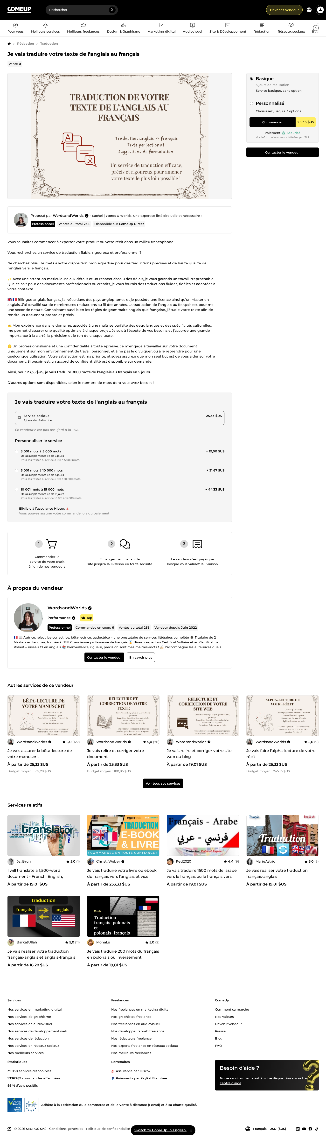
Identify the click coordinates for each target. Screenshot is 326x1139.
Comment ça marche (232, 1009)
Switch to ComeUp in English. (160, 1130)
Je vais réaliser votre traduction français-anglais (277, 873)
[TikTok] (317, 1128)
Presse (220, 1031)
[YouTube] (304, 1128)
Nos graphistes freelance (131, 1017)
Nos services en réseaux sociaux (33, 1046)
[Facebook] (310, 1128)
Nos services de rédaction (28, 1038)
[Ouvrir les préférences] (309, 10)
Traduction (49, 43)
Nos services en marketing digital (34, 1009)
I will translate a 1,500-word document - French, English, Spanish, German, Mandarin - (36, 876)
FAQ (218, 1046)
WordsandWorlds (68, 215)
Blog (218, 1038)
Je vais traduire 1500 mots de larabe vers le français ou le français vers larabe (202, 876)
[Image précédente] (92, 835)
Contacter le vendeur (282, 152)
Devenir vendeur (228, 1024)
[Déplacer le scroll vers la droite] (316, 28)
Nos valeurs (224, 1017)
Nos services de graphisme (29, 1017)
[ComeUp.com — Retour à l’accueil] (19, 10)
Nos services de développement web (37, 1031)
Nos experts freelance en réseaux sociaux (144, 1046)
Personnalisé (270, 103)
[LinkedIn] (298, 1128)
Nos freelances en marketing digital (140, 1009)
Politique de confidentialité (108, 1129)
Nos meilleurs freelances (131, 1053)
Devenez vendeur (284, 10)
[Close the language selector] (191, 1130)
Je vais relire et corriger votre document (115, 753)
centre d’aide (230, 1083)
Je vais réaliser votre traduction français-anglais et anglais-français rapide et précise (41, 957)
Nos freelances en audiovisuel (135, 1024)
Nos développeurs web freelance (137, 1031)
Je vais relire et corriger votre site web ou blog (199, 753)
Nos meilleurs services (25, 1053)
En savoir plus (140, 657)
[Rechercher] (112, 10)
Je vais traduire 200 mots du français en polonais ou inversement (123, 954)
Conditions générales (66, 1129)
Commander (272, 122)
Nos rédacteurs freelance (131, 1038)
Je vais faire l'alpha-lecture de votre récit (281, 753)
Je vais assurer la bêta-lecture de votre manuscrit (39, 753)
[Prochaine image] (154, 835)
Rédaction (25, 43)
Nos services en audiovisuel (29, 1024)
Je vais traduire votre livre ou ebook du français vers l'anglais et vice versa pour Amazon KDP (122, 876)
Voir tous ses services (163, 783)
